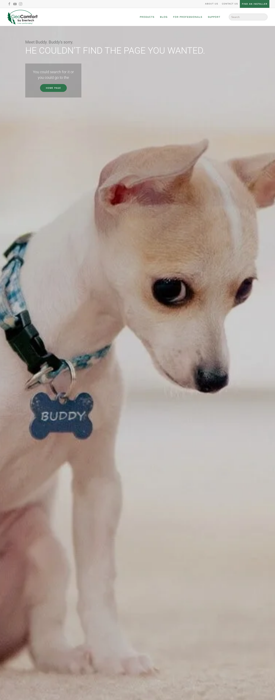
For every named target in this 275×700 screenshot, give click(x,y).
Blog (163, 17)
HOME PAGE (53, 88)
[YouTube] (15, 3)
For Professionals (187, 17)
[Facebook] (9, 3)
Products (147, 17)
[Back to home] (22, 17)
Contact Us (230, 3)
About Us (211, 3)
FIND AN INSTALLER (254, 4)
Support (214, 17)
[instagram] (20, 3)
